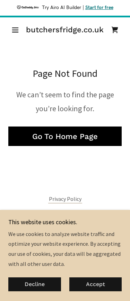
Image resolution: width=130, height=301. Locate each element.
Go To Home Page (65, 136)
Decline (35, 284)
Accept (95, 284)
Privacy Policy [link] (65, 198)
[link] (65, 29)
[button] (16, 30)
